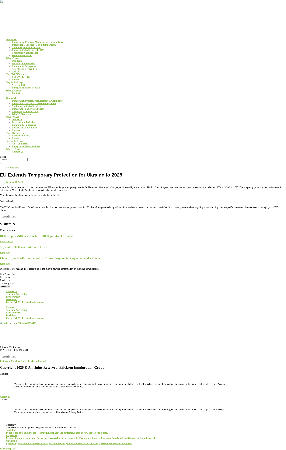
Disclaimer (11, 299)
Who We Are (12, 58)
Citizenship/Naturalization (25, 53)
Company (5, 283)
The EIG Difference (16, 74)
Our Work (11, 39)
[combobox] (14, 159)
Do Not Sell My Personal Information (25, 302)
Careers (16, 71)
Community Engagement (24, 66)
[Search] (1, 163)
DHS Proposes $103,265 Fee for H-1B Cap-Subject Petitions (36, 236)
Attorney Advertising (16, 294)
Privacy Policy (13, 297)
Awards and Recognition (24, 69)
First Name (5, 274)
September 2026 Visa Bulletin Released (23, 247)
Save (2, 448)
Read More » (6, 241)
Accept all (5, 396)
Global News (12, 167)
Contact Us (17, 93)
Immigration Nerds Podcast (26, 87)
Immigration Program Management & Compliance (37, 42)
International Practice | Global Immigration (34, 44)
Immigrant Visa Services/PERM (28, 50)
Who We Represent (22, 55)
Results (15, 79)
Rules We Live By (21, 77)
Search (4, 216)
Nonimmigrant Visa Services (26, 47)
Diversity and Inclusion (23, 63)
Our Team (17, 61)
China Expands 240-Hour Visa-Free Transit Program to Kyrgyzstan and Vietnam (50, 258)
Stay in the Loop (14, 82)
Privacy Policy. (76, 386)
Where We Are (13, 90)
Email (3, 280)
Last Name (5, 277)
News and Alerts (20, 85)
